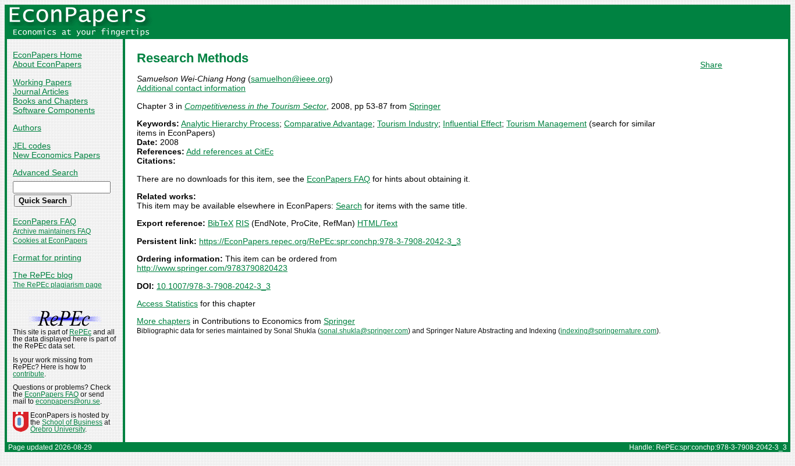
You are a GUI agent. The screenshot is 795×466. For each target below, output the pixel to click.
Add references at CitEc (230, 151)
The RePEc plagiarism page (57, 284)
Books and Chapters (50, 100)
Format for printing (47, 257)
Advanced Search (45, 172)
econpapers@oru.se (68, 401)
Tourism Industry (407, 123)
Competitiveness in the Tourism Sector (255, 106)
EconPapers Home (47, 54)
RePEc (80, 332)
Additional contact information (191, 88)
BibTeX (220, 223)
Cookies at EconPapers (50, 240)
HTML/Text (377, 223)
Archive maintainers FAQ (52, 231)
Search (349, 205)
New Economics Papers (56, 155)
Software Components (54, 110)
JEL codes (32, 145)
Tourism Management (546, 123)
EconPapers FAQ (44, 221)
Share (711, 64)
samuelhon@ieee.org (290, 78)
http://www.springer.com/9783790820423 (212, 268)
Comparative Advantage (328, 123)
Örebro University (57, 429)
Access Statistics (167, 303)
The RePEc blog (43, 275)
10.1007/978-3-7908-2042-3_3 (214, 286)
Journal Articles (41, 91)
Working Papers (42, 82)
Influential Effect (472, 123)
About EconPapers (47, 64)
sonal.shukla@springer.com (364, 330)
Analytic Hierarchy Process (230, 123)
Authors (27, 127)
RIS (242, 223)
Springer (425, 106)
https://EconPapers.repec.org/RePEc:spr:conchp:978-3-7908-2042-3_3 (330, 241)
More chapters (163, 321)
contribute (28, 373)
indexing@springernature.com (608, 330)
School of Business (72, 422)
